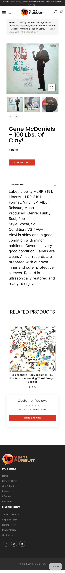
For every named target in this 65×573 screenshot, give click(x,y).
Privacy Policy (9, 530)
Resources (7, 501)
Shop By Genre (9, 481)
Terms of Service (10, 514)
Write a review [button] (32, 417)
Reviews (6, 491)
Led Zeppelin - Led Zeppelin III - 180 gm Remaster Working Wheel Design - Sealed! (32, 378)
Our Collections (9, 486)
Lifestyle (6, 496)
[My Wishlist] (55, 12)
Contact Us (7, 535)
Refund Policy (9, 524)
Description (16, 184)
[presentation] (11, 117)
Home (12, 22)
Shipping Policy (10, 519)
